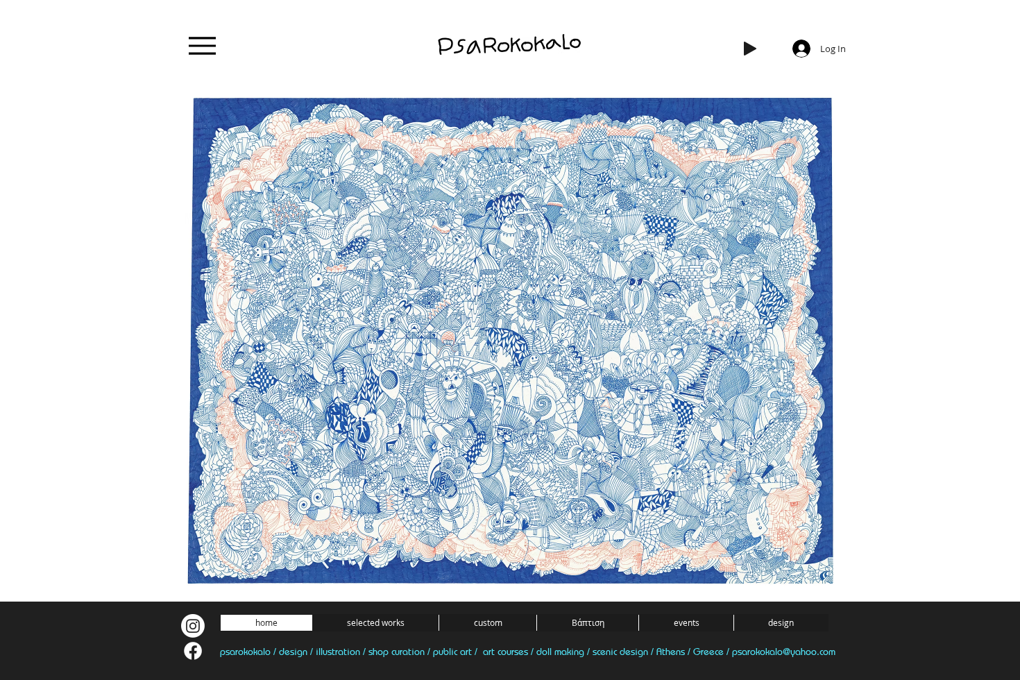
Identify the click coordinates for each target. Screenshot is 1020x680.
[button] (375, 623)
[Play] (750, 49)
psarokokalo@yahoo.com (783, 651)
